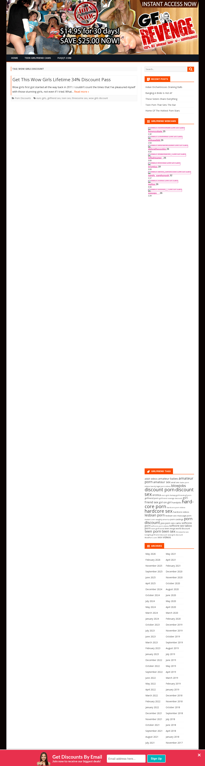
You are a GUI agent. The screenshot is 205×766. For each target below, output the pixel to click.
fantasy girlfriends (177, 495)
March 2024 (151, 612)
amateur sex (161, 482)
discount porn (160, 489)
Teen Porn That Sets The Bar (160, 104)
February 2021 (173, 565)
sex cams (176, 523)
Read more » (81, 91)
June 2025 (150, 577)
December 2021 (153, 713)
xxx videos (164, 537)
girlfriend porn (152, 498)
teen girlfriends (157, 528)
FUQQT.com (64, 57)
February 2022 (152, 701)
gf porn (188, 495)
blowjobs (178, 485)
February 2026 (152, 559)
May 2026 (150, 553)
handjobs (176, 502)
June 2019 (171, 660)
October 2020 (173, 583)
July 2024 (150, 601)
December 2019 (174, 624)
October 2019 (173, 636)
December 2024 (153, 589)
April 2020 (171, 607)
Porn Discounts (23, 98)
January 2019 (172, 689)
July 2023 (150, 630)
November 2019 (174, 630)
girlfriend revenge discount (170, 498)
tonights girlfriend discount (156, 535)
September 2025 (154, 571)
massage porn (184, 515)
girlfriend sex (54, 98)
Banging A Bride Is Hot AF (158, 93)
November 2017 (174, 742)
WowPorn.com (151, 537)
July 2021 (150, 742)
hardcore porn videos (176, 507)
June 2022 (150, 677)
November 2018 (174, 701)
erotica (156, 495)
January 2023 (152, 654)
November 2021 (153, 719)
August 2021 (151, 736)
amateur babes (168, 478)
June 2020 (171, 595)
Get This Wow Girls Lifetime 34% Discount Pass (61, 79)
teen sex (66, 98)
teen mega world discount (177, 528)
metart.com (150, 519)
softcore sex (176, 525)
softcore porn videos (160, 526)
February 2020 (173, 618)
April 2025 (150, 583)
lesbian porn (155, 515)
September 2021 (154, 730)
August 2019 (172, 648)
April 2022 (150, 689)
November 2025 (153, 565)
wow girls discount (98, 98)
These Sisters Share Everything (161, 98)
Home (14, 57)
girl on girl (165, 502)
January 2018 (172, 736)
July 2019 (170, 654)
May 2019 (171, 665)
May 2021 (171, 553)
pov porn (165, 523)
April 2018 (171, 730)
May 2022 (150, 683)
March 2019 (172, 677)
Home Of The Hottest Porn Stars (162, 110)
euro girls (41, 98)
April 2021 (171, 559)
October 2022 (152, 665)
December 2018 (174, 695)
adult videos (151, 478)
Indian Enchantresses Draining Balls (163, 87)
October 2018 (173, 707)
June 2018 (171, 724)
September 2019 (174, 642)
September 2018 (174, 713)
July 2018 (170, 719)
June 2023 (150, 636)
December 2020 (174, 571)
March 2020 (172, 612)
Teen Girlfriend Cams (38, 57)
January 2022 (152, 707)
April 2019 (171, 671)
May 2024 (150, 607)
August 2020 (172, 589)
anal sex (175, 482)
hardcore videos (181, 512)
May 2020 (171, 601)
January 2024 (152, 618)
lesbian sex (171, 515)
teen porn (153, 531)
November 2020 (174, 577)
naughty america (163, 519)
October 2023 (152, 624)
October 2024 (152, 595)
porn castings (176, 519)
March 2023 (151, 642)
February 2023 (152, 648)
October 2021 (152, 724)
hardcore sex (158, 511)
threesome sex (79, 98)
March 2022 (151, 695)
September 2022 (154, 671)
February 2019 (173, 683)
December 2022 (153, 660)
